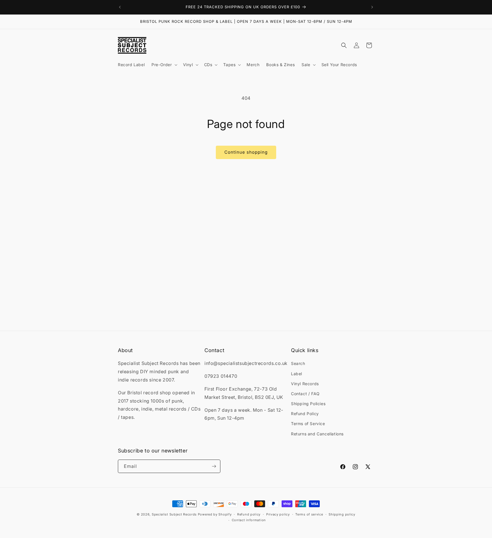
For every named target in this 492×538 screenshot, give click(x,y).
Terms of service (309, 514)
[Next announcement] (372, 7)
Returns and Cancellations (317, 433)
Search (298, 363)
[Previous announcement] (120, 7)
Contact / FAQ (305, 393)
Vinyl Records (305, 383)
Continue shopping (246, 152)
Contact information (249, 520)
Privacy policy (278, 514)
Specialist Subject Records (174, 514)
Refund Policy (305, 413)
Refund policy (249, 514)
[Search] (344, 45)
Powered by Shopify (215, 514)
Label (296, 373)
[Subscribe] (214, 466)
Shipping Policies (308, 403)
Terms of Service (308, 423)
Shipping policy (342, 514)
